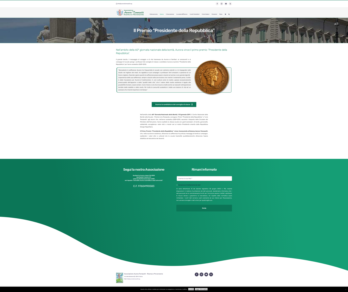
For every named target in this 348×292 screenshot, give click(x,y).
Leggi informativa (201, 289)
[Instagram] (201, 274)
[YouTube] (206, 274)
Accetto (191, 289)
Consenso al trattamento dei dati (189, 185)
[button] (229, 14)
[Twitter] (211, 274)
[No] (346, 289)
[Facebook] (197, 274)
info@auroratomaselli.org (125, 3)
